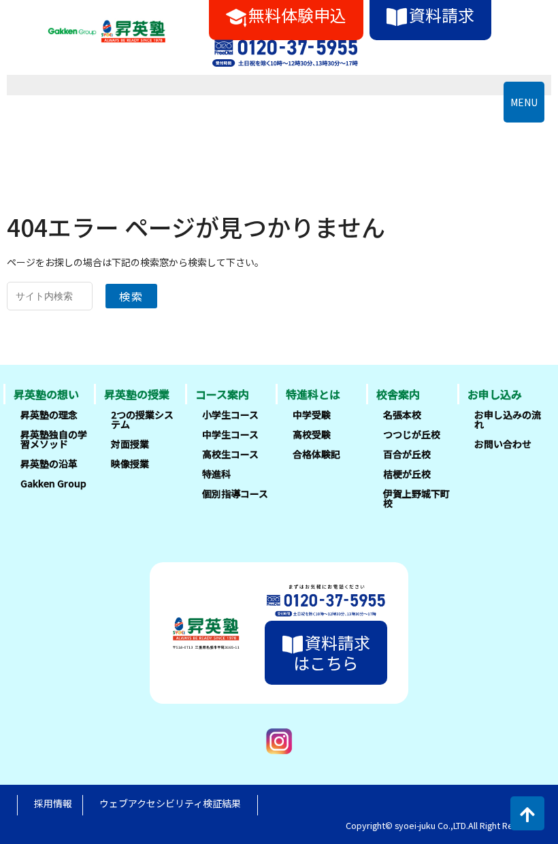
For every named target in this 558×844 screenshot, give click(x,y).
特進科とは (313, 394)
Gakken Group (53, 483)
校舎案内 (398, 394)
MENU (524, 102)
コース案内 (222, 394)
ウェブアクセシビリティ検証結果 (170, 803)
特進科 (216, 473)
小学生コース (230, 414)
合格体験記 (316, 454)
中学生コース (230, 434)
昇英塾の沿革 (49, 463)
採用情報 (53, 803)
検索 (131, 296)
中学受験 (312, 414)
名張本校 (402, 414)
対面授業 (130, 444)
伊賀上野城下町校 (416, 498)
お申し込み (494, 394)
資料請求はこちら (331, 652)
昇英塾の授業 (136, 394)
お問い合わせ (502, 444)
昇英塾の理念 (49, 414)
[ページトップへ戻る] (527, 813)
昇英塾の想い (46, 394)
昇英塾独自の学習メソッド (53, 439)
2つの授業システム (142, 419)
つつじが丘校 (411, 434)
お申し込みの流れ (507, 419)
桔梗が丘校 (407, 473)
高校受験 (312, 434)
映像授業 (130, 463)
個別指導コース (235, 493)
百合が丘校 (407, 454)
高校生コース (230, 454)
